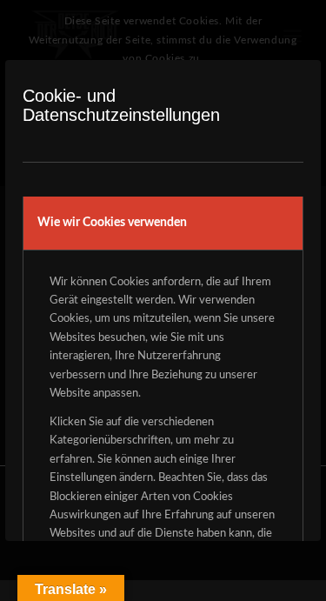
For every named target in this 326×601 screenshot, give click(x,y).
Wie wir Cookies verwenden (112, 223)
